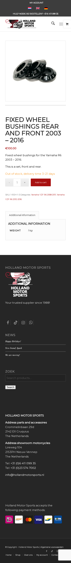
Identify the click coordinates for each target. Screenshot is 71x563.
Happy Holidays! (13, 341)
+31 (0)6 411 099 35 (23, 463)
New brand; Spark (13, 347)
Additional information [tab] (22, 215)
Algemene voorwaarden (52, 547)
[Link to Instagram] (57, 551)
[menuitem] (36, 3)
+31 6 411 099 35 (51, 13)
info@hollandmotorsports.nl (24, 475)
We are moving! (12, 354)
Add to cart (41, 182)
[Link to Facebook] (46, 551)
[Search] (51, 24)
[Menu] (61, 24)
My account (36, 2)
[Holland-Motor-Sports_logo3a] (29, 24)
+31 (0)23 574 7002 (23, 468)
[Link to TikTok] (52, 551)
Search (10, 387)
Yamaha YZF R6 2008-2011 (43, 194)
